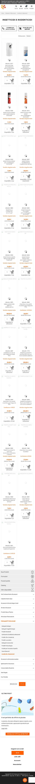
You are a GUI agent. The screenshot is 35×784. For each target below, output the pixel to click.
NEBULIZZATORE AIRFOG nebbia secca (9, 305)
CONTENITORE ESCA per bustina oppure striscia (9, 500)
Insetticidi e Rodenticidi (8, 654)
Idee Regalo (4, 672)
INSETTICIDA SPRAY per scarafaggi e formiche (9, 162)
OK (23, 684)
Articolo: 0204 (25, 255)
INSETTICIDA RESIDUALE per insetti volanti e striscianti (26, 259)
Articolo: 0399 (25, 399)
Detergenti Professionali (8, 621)
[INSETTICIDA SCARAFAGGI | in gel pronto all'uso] (25, 145)
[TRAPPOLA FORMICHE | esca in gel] (9, 194)
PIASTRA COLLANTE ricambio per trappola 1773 (25, 305)
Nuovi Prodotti (5, 572)
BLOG (17, 753)
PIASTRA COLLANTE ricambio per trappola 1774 (9, 403)
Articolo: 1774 (25, 351)
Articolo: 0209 (25, 63)
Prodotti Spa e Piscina (7, 612)
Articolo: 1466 (25, 448)
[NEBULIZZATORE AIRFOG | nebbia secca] (9, 288)
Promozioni (4, 576)
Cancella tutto (14, 684)
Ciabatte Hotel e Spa (6, 599)
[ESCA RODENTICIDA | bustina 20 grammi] (9, 531)
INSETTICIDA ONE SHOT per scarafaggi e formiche (26, 115)
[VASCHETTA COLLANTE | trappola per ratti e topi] (25, 482)
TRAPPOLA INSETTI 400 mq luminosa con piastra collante (9, 452)
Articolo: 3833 (9, 208)
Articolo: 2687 (9, 351)
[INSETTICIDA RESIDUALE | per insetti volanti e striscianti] (25, 241)
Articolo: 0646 (25, 302)
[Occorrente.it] (3, 7)
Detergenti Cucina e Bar (7, 643)
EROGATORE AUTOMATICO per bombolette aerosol (9, 68)
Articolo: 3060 (9, 497)
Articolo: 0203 (9, 110)
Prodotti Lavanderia (6, 640)
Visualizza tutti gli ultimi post (17, 734)
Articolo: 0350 (9, 255)
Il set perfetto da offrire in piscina (13, 717)
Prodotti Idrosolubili (6, 631)
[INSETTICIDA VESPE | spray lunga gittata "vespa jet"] (9, 241)
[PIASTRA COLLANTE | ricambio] (25, 434)
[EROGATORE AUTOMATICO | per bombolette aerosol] (9, 49)
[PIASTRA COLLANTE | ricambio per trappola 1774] (9, 385)
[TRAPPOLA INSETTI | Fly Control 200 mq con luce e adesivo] (25, 385)
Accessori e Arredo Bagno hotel (9, 603)
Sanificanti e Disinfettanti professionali (11, 634)
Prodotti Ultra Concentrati (8, 637)
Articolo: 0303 (9, 448)
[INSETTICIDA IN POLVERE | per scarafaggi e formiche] (25, 194)
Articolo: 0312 (25, 110)
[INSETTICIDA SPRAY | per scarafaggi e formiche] (9, 145)
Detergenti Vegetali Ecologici (8, 629)
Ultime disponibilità (6, 590)
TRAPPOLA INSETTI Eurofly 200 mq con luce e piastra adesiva (25, 354)
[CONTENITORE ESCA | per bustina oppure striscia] (9, 482)
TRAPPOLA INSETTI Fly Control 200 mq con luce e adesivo (26, 403)
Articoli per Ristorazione (7, 616)
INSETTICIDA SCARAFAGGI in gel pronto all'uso (26, 162)
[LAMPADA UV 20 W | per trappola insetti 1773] (9, 337)
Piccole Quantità (5, 581)
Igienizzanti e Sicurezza (7, 663)
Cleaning (3, 585)
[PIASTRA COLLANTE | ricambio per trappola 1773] (25, 288)
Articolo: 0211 (9, 63)
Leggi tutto (4, 728)
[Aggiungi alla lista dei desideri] (9, 60)
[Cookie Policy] (25, 780)
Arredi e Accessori (6, 607)
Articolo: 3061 (25, 497)
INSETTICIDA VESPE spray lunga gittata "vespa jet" (9, 258)
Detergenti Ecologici (6, 626)
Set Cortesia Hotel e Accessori (9, 594)
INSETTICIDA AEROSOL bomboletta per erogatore (26, 68)
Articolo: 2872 (9, 302)
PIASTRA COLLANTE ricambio (26, 450)
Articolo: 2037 (25, 159)
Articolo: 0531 (9, 545)
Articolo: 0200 (9, 159)
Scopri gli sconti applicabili (27, 28)
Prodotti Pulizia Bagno (7, 645)
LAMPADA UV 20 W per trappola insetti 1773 (9, 354)
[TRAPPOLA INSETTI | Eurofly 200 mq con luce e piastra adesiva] (25, 337)
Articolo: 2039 (9, 399)
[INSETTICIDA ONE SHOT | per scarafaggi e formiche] (25, 96)
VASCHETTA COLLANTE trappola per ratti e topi (25, 501)
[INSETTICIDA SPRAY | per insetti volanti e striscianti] (9, 96)
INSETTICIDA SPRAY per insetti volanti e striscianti (9, 114)
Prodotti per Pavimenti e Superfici (9, 648)
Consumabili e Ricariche (7, 668)
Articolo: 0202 (25, 208)
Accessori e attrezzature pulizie (9, 659)
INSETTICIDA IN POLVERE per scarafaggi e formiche (26, 212)
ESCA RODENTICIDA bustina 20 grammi (9, 548)
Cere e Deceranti (5, 651)
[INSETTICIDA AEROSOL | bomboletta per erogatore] (25, 49)
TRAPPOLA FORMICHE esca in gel (9, 211)
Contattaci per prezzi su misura (10, 28)
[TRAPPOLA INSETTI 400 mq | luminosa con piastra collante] (9, 434)
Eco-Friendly (4, 677)
